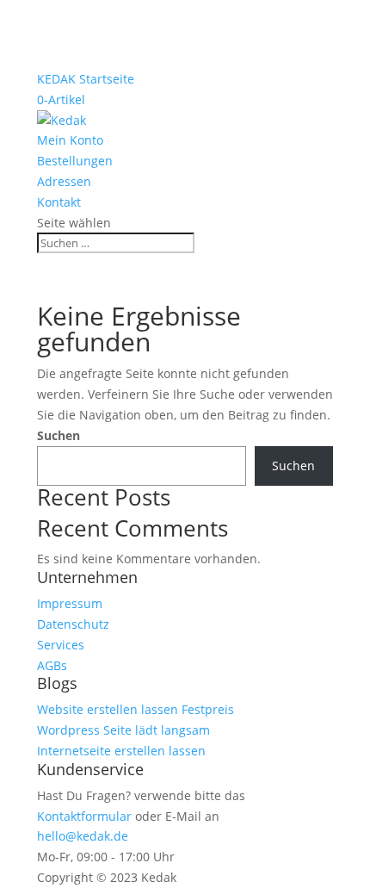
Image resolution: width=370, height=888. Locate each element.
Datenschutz (73, 624)
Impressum (69, 603)
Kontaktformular (84, 816)
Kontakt (59, 202)
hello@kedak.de (82, 836)
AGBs (52, 665)
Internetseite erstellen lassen (121, 750)
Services (60, 645)
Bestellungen (75, 160)
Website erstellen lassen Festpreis (135, 709)
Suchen (58, 435)
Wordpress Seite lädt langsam (123, 730)
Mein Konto (70, 140)
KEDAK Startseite (85, 79)
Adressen (64, 181)
